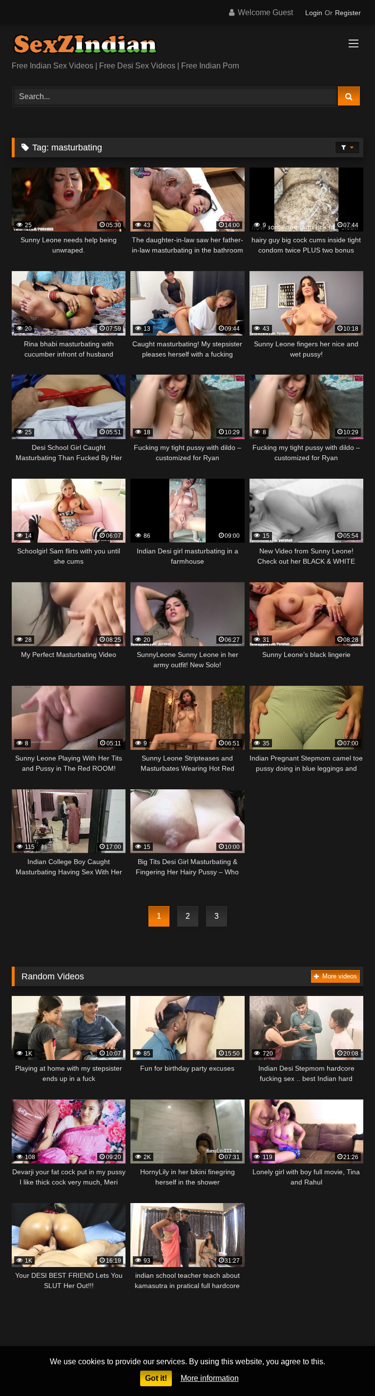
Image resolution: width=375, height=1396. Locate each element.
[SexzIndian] (187, 46)
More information (210, 1378)
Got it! (156, 1378)
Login (313, 13)
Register (348, 13)
